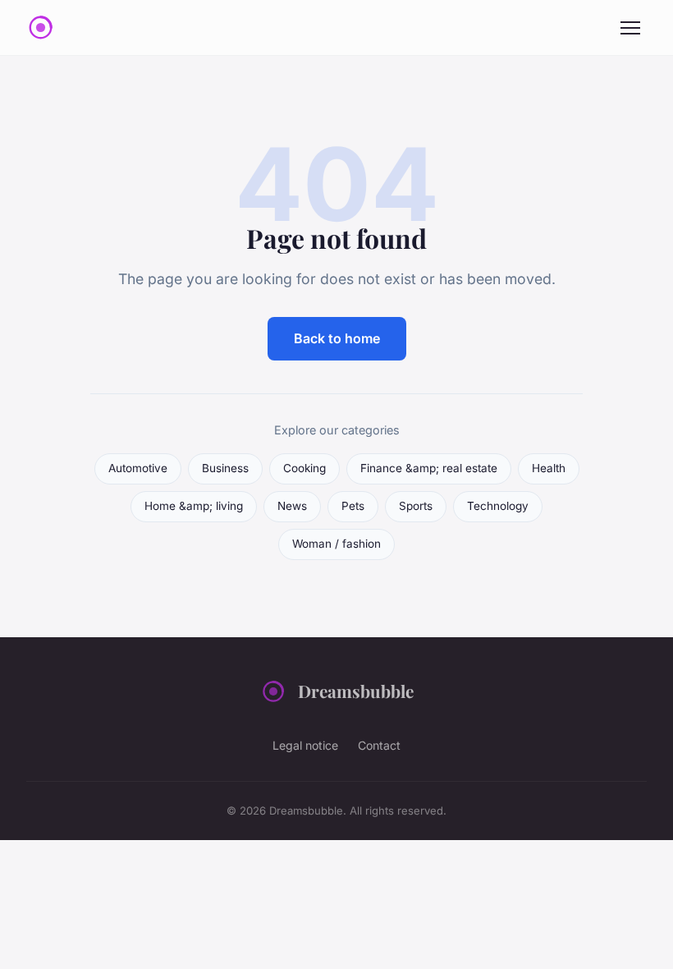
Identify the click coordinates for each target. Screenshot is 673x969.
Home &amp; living (193, 505)
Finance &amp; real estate (428, 468)
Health (548, 468)
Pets (352, 505)
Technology (498, 505)
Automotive (137, 468)
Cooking (304, 468)
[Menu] (630, 28)
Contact (379, 745)
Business (225, 468)
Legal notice (305, 745)
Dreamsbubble (356, 690)
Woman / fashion (336, 543)
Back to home (337, 338)
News (292, 505)
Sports (416, 505)
